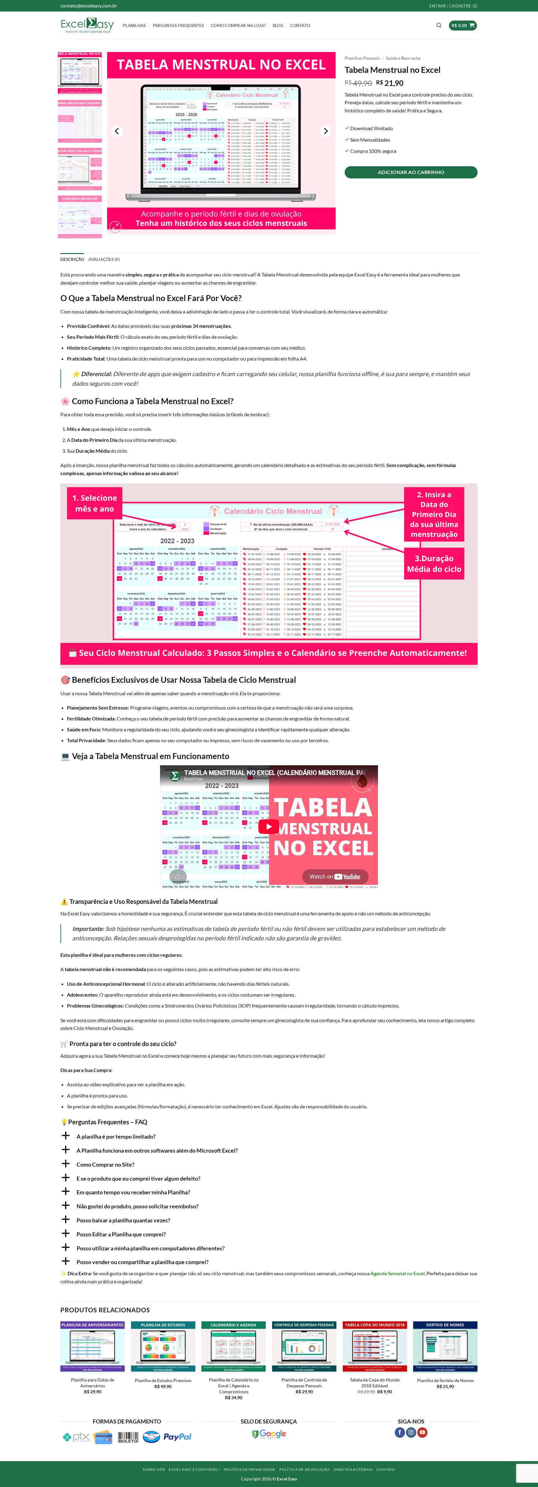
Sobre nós (154, 1469)
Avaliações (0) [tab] (104, 259)
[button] (439, 25)
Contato (300, 25)
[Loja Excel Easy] (87, 25)
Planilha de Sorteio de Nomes (445, 1380)
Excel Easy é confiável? (194, 1469)
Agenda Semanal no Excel (397, 1273)
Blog (278, 25)
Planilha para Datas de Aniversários (92, 1382)
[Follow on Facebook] (400, 1432)
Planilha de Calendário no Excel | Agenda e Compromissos (234, 1385)
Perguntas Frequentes (178, 25)
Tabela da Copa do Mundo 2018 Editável (375, 1382)
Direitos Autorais (353, 1469)
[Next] (325, 131)
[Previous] (117, 131)
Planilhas (134, 25)
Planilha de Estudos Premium (163, 1380)
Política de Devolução (304, 1469)
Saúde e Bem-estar (403, 58)
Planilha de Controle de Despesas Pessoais (304, 1382)
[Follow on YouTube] (422, 1432)
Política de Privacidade (250, 1469)
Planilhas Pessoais (362, 58)
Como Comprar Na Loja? (238, 25)
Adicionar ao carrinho (411, 172)
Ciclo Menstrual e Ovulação (103, 1028)
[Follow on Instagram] (411, 1432)
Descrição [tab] (72, 259)
